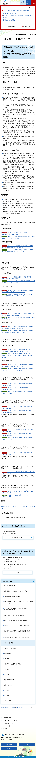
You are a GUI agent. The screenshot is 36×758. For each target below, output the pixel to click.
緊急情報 (33, 3)
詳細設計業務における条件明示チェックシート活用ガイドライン (18, 602)
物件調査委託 (7, 653)
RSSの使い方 (5, 728)
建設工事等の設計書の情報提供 (12, 664)
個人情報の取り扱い (7, 723)
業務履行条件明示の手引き (11, 586)
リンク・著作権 (6, 726)
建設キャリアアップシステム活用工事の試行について (18, 625)
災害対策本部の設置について (11, 20)
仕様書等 (6, 669)
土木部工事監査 (8, 701)
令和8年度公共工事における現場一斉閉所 (15, 620)
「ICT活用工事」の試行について (13, 648)
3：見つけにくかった (10, 568)
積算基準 (6, 674)
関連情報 (6, 690)
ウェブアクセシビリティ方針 (9, 720)
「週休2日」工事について (11, 643)
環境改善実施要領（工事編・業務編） (14, 615)
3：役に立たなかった (10, 561)
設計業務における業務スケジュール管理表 (15, 591)
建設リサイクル (8, 685)
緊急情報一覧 (11, 26)
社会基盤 (7, 707)
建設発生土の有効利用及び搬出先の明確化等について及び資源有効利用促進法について (18, 609)
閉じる (32, 7)
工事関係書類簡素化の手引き (12, 596)
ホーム (2, 707)
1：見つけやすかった (10, 566)
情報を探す (28, 3)
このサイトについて (7, 717)
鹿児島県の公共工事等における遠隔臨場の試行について (18, 631)
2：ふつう (18, 559)
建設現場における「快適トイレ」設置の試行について (18, 637)
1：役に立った (8, 559)
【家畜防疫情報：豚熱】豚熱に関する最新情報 (16, 10)
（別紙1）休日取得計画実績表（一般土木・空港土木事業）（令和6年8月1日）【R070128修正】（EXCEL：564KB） (18, 355)
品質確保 (6, 695)
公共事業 (13, 707)
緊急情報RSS (27, 26)
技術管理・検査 (7, 581)
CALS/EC (6, 658)
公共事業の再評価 (9, 680)
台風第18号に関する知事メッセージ (13, 13)
